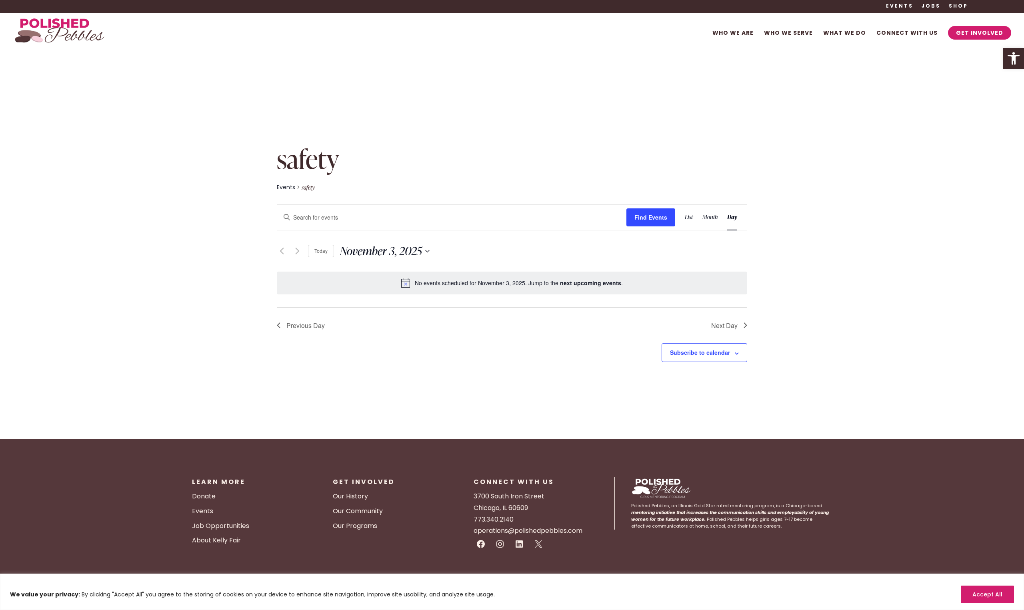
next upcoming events (590, 283)
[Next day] (297, 251)
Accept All (987, 594)
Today (321, 250)
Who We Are (733, 33)
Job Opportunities (220, 525)
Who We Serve (788, 33)
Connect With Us (907, 33)
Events (899, 6)
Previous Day (305, 325)
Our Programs (355, 525)
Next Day (724, 325)
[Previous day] (281, 251)
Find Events (650, 217)
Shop (958, 6)
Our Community (358, 511)
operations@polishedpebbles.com (528, 530)
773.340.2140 (494, 519)
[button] (1013, 58)
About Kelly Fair (216, 540)
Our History (350, 496)
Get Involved (979, 33)
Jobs (931, 6)
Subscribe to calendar (700, 352)
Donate (204, 496)
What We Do (844, 33)
